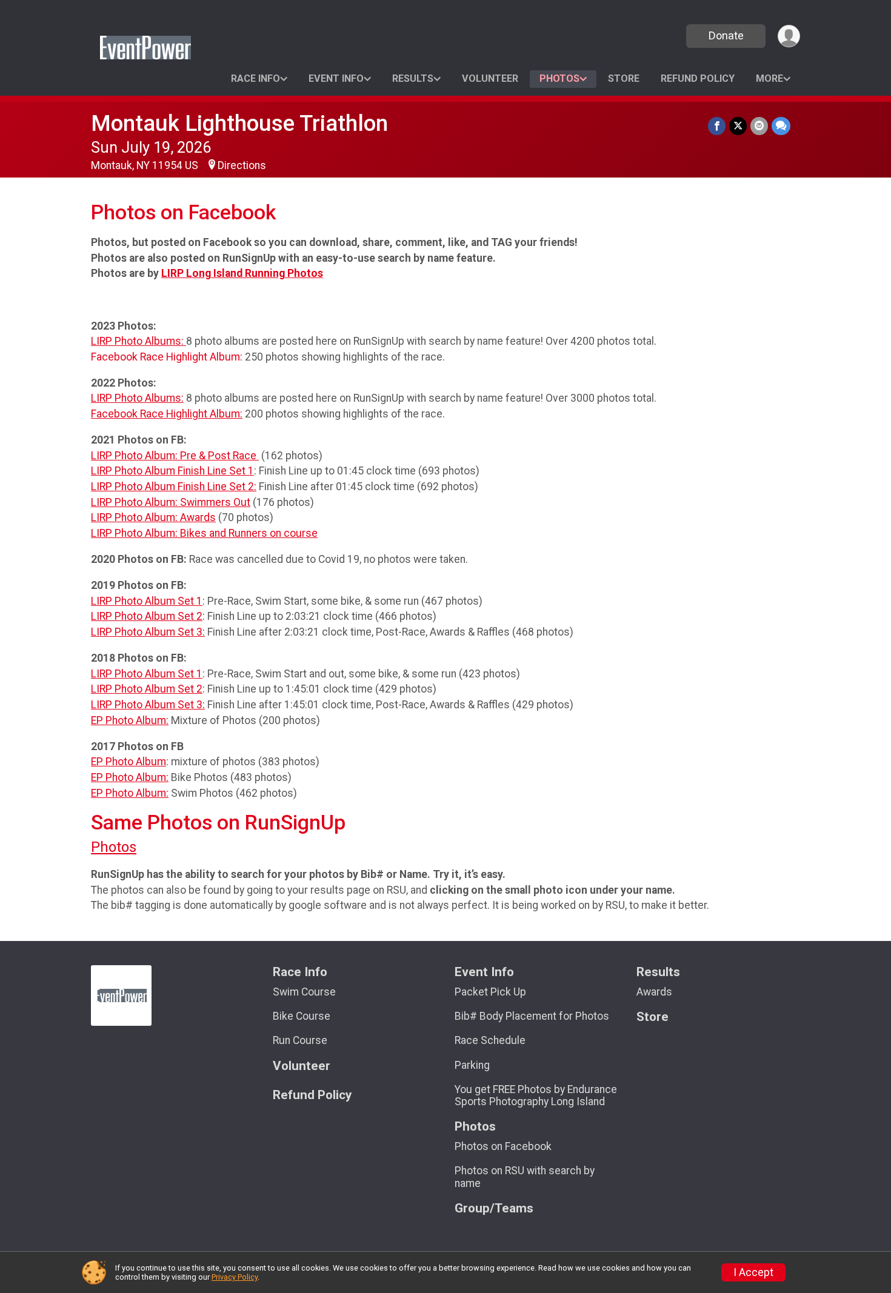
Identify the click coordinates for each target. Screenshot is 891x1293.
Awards (654, 992)
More (769, 78)
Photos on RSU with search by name (525, 1177)
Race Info (255, 78)
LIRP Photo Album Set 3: (148, 632)
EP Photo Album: (130, 720)
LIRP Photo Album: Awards (153, 517)
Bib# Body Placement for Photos (532, 1016)
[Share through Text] (781, 126)
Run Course (300, 1040)
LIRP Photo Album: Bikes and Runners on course (204, 533)
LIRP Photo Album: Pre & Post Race (175, 456)
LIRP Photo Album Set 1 (146, 601)
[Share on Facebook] (717, 126)
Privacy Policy (235, 1276)
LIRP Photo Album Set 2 (146, 616)
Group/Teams (494, 1208)
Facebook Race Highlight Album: (166, 414)
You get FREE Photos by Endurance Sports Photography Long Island (536, 1095)
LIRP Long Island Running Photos (242, 273)
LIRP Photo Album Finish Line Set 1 (172, 471)
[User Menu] (789, 36)
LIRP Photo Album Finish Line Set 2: (173, 486)
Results (412, 78)
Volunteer (490, 78)
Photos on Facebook (503, 1146)
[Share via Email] (759, 126)
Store (623, 78)
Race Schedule (490, 1040)
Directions (242, 165)
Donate (726, 35)
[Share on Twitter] (738, 126)
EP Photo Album (128, 762)
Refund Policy (698, 78)
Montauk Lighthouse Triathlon (239, 123)
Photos (559, 78)
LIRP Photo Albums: (138, 341)
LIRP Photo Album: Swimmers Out (170, 502)
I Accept (753, 1272)
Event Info (336, 78)
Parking (472, 1065)
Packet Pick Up (490, 992)
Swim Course (304, 992)
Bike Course (301, 1016)
